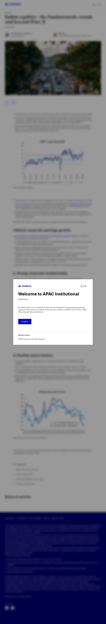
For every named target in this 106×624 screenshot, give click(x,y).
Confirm (25, 321)
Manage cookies (24, 335)
